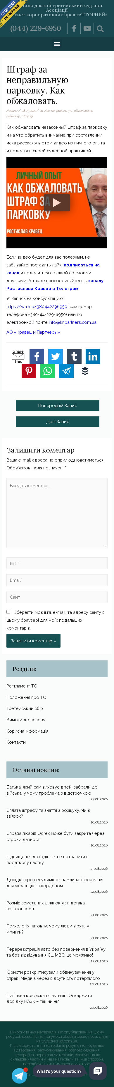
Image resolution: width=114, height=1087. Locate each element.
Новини (12, 110)
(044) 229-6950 (35, 28)
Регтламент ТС (21, 685)
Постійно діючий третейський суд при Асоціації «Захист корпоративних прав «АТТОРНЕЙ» (57, 9)
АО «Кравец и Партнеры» (33, 332)
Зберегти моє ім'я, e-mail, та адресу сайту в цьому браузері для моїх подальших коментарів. (55, 620)
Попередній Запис (57, 405)
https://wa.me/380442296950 (36, 306)
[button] (57, 43)
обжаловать (83, 110)
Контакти (16, 742)
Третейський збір (24, 708)
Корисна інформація (27, 731)
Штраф (27, 116)
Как (47, 110)
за (41, 110)
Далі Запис (57, 421)
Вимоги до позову (25, 719)
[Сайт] (56, 598)
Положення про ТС (26, 697)
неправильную (61, 110)
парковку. (13, 116)
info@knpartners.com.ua (72, 322)
